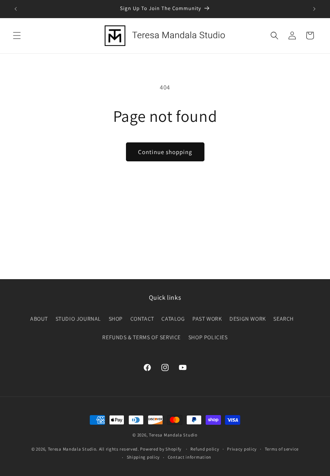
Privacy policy (242, 449)
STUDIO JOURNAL (78, 318)
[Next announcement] (314, 9)
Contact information (189, 457)
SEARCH (283, 318)
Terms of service (282, 449)
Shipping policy (143, 457)
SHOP (116, 318)
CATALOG (173, 318)
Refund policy (204, 449)
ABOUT (39, 318)
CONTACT (142, 318)
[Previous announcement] (16, 9)
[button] (17, 35)
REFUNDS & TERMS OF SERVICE (141, 337)
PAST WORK (207, 318)
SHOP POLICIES (208, 337)
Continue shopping (165, 152)
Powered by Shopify (161, 449)
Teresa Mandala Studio (173, 435)
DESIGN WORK (247, 318)
